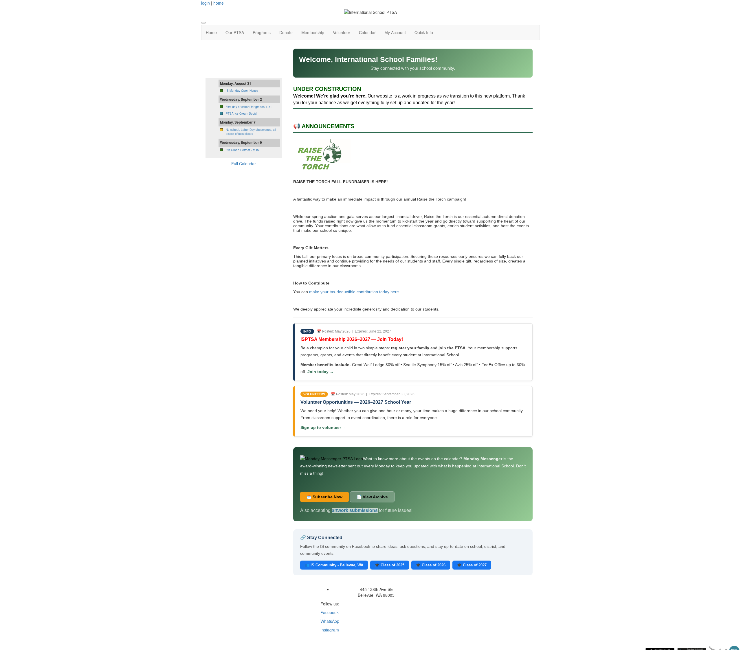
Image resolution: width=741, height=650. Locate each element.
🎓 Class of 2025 (389, 565)
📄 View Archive (372, 497)
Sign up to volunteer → (323, 427)
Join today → (320, 371)
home (218, 3)
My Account (395, 32)
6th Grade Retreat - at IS (242, 150)
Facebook (329, 612)
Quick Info (423, 32)
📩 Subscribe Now (324, 497)
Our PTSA (234, 32)
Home (211, 32)
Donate (286, 32)
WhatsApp (329, 621)
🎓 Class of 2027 (472, 565)
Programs (262, 32)
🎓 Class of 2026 (430, 565)
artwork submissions (355, 510)
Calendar (367, 32)
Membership (312, 32)
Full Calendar (243, 163)
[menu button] (203, 22)
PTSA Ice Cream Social (241, 113)
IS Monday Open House (242, 91)
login (205, 3)
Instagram (329, 630)
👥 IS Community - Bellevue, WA (334, 565)
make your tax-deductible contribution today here (354, 291)
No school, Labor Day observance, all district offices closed (251, 132)
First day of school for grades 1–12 (249, 107)
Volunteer (341, 32)
